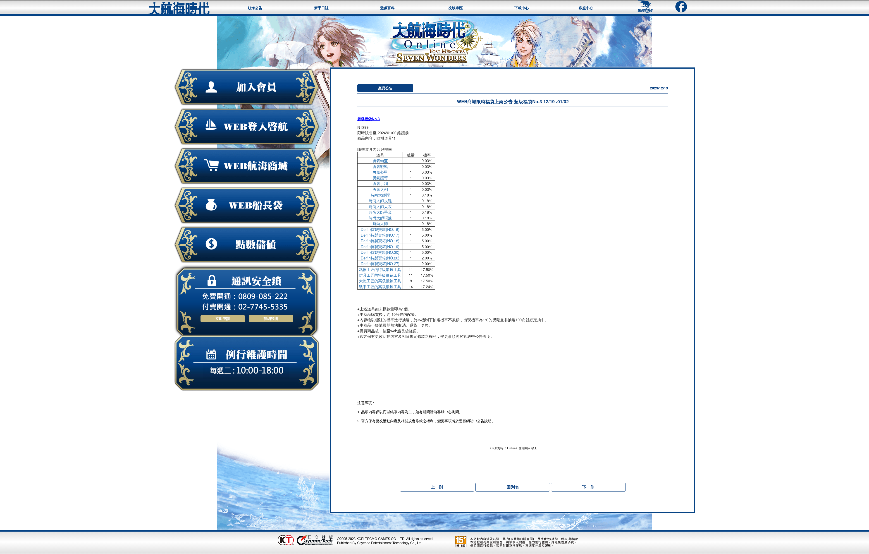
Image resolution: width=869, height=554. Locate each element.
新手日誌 (321, 7)
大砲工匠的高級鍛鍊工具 (380, 280)
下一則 (588, 487)
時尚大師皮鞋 (380, 200)
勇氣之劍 (380, 189)
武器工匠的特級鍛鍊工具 (380, 269)
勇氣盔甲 (380, 172)
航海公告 (255, 7)
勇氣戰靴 (380, 166)
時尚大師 (380, 223)
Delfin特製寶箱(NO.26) (380, 258)
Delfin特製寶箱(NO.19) (380, 246)
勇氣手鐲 (380, 183)
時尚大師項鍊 (380, 218)
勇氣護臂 (380, 177)
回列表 (513, 487)
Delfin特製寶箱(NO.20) (380, 252)
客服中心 (586, 7)
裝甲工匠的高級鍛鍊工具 (380, 286)
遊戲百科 (387, 7)
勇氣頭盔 (380, 160)
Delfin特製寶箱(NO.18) (380, 240)
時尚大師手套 (380, 212)
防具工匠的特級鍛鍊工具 (380, 275)
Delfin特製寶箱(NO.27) (380, 263)
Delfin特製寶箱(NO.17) (380, 235)
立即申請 (222, 318)
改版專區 (455, 7)
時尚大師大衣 (380, 206)
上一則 (437, 487)
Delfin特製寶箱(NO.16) (380, 229)
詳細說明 (271, 318)
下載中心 (521, 7)
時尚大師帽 (380, 195)
